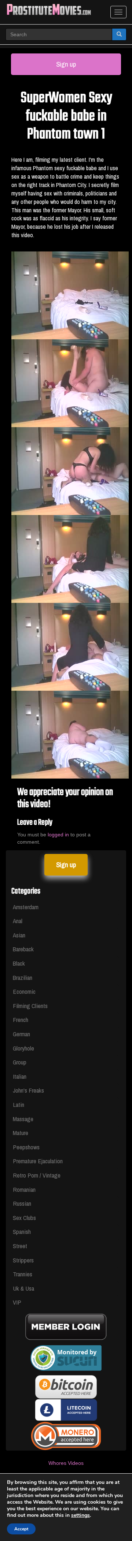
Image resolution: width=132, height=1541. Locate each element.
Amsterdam (25, 907)
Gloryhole (23, 1048)
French (20, 1019)
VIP (17, 1302)
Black (19, 963)
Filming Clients (30, 1005)
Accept (21, 1529)
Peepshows (26, 1147)
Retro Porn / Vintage (36, 1175)
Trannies (22, 1274)
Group (19, 1062)
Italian (19, 1076)
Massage (23, 1119)
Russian (22, 1203)
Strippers (23, 1260)
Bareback (23, 949)
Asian (19, 935)
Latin (18, 1104)
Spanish (22, 1231)
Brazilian (22, 977)
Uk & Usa (23, 1288)
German (21, 1034)
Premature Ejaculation (38, 1161)
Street (20, 1246)
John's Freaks (28, 1090)
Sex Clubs (24, 1217)
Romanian (24, 1189)
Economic (24, 991)
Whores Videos (66, 1463)
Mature (20, 1132)
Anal (17, 921)
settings (80, 1515)
